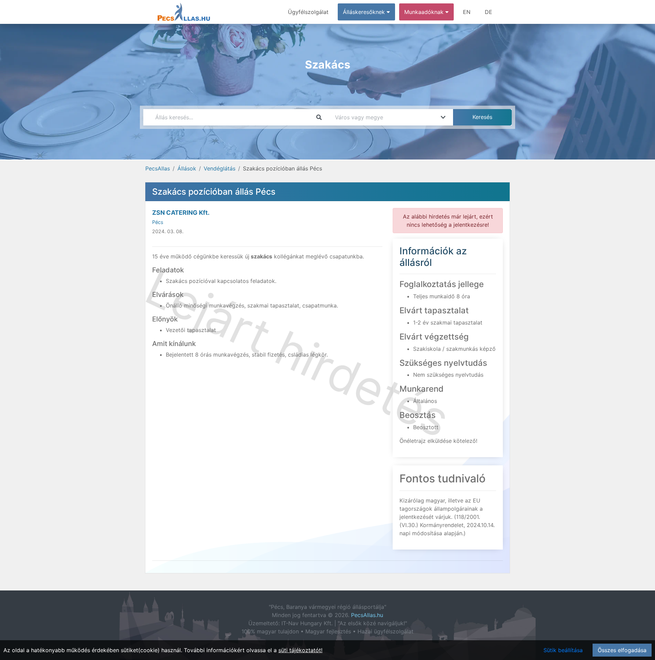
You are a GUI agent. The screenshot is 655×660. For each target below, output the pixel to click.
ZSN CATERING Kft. (180, 212)
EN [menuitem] (466, 12)
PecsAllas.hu (367, 615)
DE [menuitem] (488, 12)
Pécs (157, 222)
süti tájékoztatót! (300, 650)
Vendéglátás (219, 168)
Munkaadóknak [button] (424, 12)
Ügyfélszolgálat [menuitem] (308, 12)
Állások (186, 168)
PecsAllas (157, 168)
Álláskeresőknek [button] (365, 12)
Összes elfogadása (622, 650)
